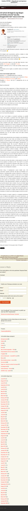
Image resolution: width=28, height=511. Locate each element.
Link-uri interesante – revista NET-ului (9, 355)
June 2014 (3, 389)
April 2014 (3, 393)
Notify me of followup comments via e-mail (11, 284)
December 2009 (4, 503)
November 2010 (4, 480)
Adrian (19, 78)
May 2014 (3, 391)
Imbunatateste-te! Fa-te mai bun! (16, 18)
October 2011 (4, 456)
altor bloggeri (6, 64)
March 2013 (3, 421)
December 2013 (4, 402)
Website (2, 293)
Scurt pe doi (3, 362)
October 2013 (4, 406)
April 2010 (3, 494)
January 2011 (4, 475)
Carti (2, 343)
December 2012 (4, 427)
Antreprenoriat (4, 339)
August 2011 (3, 461)
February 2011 (4, 473)
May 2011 (3, 467)
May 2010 (3, 492)
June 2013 (3, 414)
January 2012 (4, 450)
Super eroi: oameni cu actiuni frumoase (9, 364)
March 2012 (3, 446)
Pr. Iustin (18, 64)
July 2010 (3, 488)
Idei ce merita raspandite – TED (7, 349)
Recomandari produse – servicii (7, 360)
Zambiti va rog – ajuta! (6, 370)
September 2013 (4, 408)
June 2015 (3, 383)
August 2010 (3, 486)
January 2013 (4, 425)
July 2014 (3, 387)
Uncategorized (4, 366)
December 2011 (4, 452)
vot (5, 75)
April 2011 (3, 469)
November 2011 (4, 454)
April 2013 (3, 418)
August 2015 (3, 380)
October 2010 (4, 482)
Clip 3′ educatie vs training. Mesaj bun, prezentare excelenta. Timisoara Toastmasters (15, 259)
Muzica (2, 358)
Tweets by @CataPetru (6, 331)
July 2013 (3, 412)
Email (1, 290)
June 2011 (3, 465)
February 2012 (4, 448)
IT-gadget (3, 353)
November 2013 (4, 404)
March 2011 (3, 471)
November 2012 (4, 429)
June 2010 (3, 490)
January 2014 (4, 399)
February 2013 (4, 423)
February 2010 (4, 499)
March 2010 (3, 496)
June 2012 (3, 439)
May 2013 (3, 416)
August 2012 (3, 435)
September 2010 (4, 484)
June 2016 (3, 378)
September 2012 (4, 433)
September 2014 (4, 385)
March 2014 (3, 395)
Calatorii (2, 341)
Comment (2, 275)
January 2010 (4, 501)
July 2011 (3, 463)
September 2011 (4, 458)
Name (2, 287)
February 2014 (4, 397)
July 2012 (3, 437)
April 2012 (3, 444)
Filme (2, 347)
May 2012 (3, 442)
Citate (2, 345)
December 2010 (4, 477)
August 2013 (3, 410)
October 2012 (4, 431)
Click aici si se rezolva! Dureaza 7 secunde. (10, 314)
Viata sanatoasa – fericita (6, 368)
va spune (7, 80)
